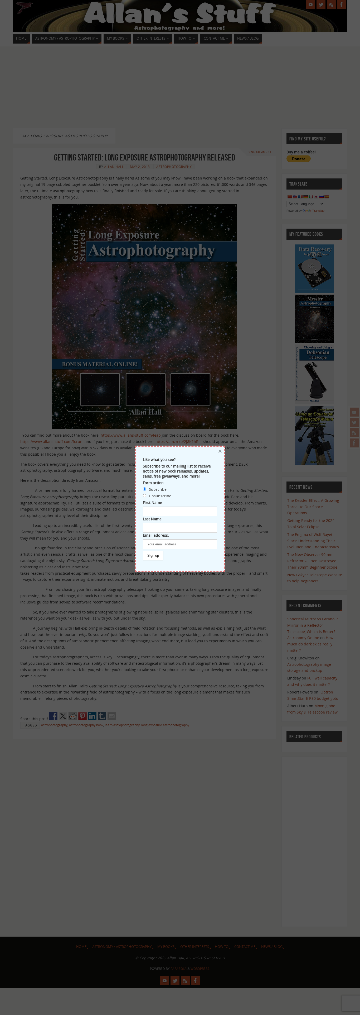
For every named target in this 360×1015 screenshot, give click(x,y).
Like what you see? (159, 459)
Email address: (156, 535)
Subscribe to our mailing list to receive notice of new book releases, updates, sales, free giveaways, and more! (177, 471)
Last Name (152, 518)
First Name (152, 502)
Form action (153, 482)
